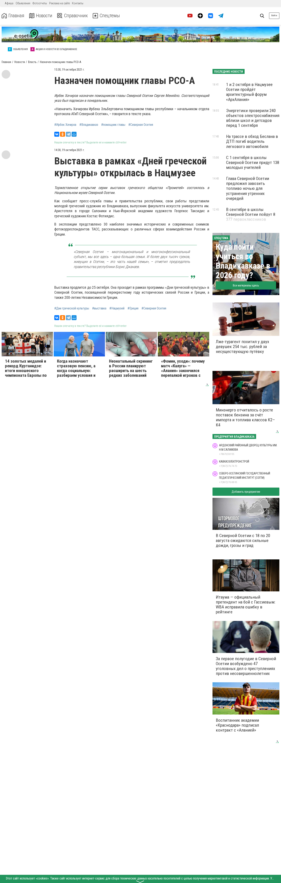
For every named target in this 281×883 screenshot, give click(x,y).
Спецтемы (110, 15)
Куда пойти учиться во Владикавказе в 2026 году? (243, 261)
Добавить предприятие (246, 491)
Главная (16, 15)
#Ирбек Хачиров (65, 125)
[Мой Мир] (74, 134)
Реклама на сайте (59, 3)
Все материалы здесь (246, 285)
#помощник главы (113, 125)
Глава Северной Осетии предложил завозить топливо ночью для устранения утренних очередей (247, 188)
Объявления (23, 3)
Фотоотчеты (40, 3)
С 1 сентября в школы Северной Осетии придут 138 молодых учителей (252, 162)
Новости (44, 15)
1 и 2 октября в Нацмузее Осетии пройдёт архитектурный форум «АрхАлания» (249, 92)
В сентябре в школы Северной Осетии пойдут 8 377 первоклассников (250, 214)
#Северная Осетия (140, 125)
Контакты (77, 3)
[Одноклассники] (62, 134)
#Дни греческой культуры (71, 308)
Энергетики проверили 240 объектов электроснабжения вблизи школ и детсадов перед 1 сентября (252, 118)
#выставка (99, 308)
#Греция (133, 308)
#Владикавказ (88, 125)
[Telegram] (68, 134)
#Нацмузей (116, 308)
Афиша (9, 3)
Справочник (76, 15)
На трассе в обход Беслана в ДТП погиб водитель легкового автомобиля (252, 141)
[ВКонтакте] (56, 134)
